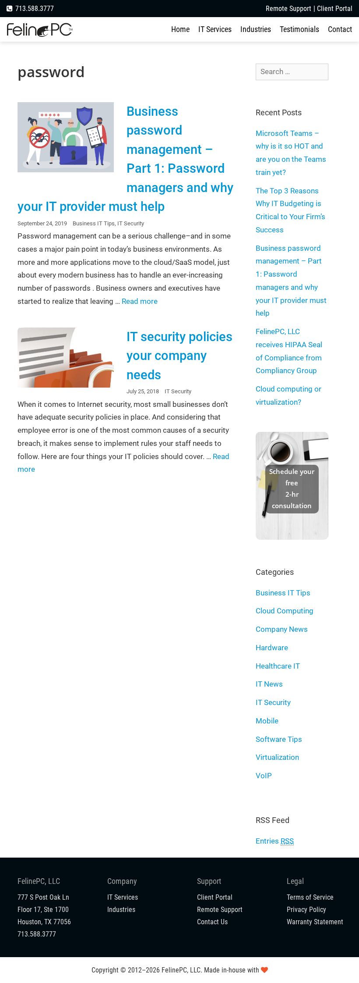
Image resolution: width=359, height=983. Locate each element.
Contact (340, 29)
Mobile (267, 720)
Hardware (272, 647)
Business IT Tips (94, 223)
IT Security (130, 223)
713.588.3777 (34, 8)
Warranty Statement (315, 922)
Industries (255, 29)
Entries (275, 841)
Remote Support (288, 8)
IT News (269, 684)
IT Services (215, 29)
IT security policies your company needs (179, 355)
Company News (282, 629)
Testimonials (299, 29)
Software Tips (279, 739)
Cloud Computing (284, 610)
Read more (140, 301)
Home (180, 29)
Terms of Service (310, 897)
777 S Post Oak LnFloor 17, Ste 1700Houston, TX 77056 (44, 909)
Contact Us (212, 922)
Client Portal (334, 8)
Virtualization (277, 757)
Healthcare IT (278, 666)
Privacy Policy (306, 909)
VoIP (264, 775)
